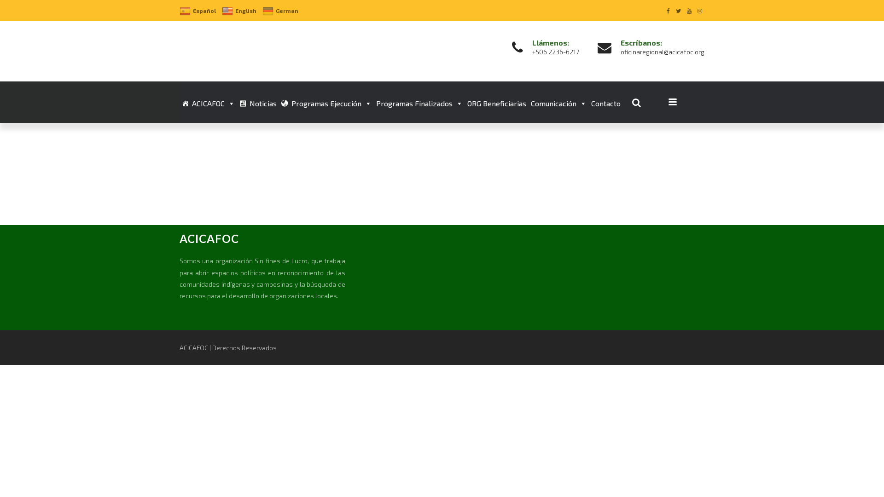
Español (204, 10)
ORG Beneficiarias (496, 103)
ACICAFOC (208, 103)
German (287, 10)
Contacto (606, 103)
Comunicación (553, 103)
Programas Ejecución (326, 103)
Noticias (263, 103)
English (245, 10)
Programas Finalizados (414, 103)
